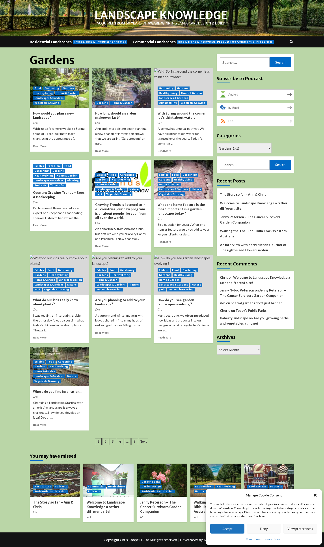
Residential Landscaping (50, 491)
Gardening (52, 88)
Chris (224, 277)
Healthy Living (43, 93)
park (99, 194)
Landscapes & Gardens (48, 98)
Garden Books (151, 481)
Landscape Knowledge (161, 15)
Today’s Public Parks (251, 310)
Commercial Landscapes (203, 42)
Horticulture (42, 486)
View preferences (300, 529)
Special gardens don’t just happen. (257, 303)
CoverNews (189, 540)
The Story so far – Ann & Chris (243, 194)
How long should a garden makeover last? (115, 115)
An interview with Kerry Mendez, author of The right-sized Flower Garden (253, 247)
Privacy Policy (272, 539)
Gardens (68, 88)
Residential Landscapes (78, 42)
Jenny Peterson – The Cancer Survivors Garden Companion (250, 219)
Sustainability (168, 102)
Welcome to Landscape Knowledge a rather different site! (253, 205)
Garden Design (151, 486)
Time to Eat (57, 185)
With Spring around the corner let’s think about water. (182, 115)
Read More (40, 146)
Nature (134, 189)
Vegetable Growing (46, 102)
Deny (264, 529)
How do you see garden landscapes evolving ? (176, 302)
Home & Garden (67, 93)
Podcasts (40, 185)
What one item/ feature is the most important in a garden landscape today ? (181, 209)
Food (37, 88)
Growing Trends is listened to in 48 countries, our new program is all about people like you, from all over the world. (120, 211)
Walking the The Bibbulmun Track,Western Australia (253, 233)
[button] (315, 495)
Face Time (54, 165)
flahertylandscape (234, 318)
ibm (222, 303)
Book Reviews (204, 486)
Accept (227, 529)
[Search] (291, 42)
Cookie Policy (254, 539)
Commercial (96, 486)
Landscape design (70, 279)
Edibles (39, 165)
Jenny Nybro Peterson (237, 290)
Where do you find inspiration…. (58, 392)
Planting (73, 180)
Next (143, 442)
